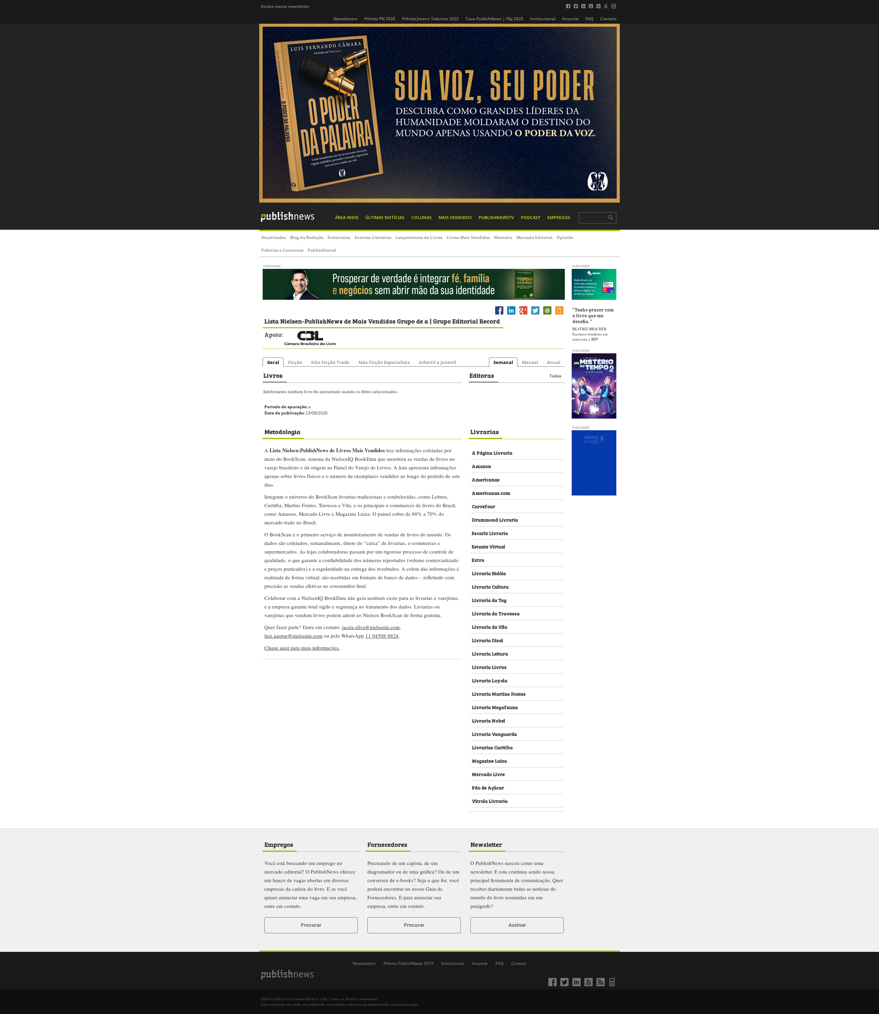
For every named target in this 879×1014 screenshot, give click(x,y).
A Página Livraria (492, 452)
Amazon (481, 465)
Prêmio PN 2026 (379, 19)
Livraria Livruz (489, 666)
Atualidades (273, 237)
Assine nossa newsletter (285, 6)
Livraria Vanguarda (494, 733)
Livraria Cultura (490, 586)
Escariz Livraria (490, 532)
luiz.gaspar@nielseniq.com (293, 635)
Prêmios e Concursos (282, 250)
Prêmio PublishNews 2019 (408, 963)
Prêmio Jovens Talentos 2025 (430, 19)
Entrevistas (339, 237)
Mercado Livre (488, 773)
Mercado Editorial (534, 237)
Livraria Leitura (490, 653)
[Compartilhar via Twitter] (535, 314)
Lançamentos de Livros (419, 237)
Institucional (542, 19)
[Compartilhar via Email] (547, 314)
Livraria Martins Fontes (499, 693)
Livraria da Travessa (496, 613)
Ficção (295, 362)
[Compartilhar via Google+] (523, 314)
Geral (273, 362)
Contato (608, 19)
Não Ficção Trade (330, 362)
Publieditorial (322, 250)
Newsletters (345, 19)
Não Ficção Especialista (384, 362)
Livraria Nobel (488, 720)
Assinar (517, 925)
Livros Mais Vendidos (468, 237)
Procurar (311, 925)
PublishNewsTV (496, 217)
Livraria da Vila (489, 626)
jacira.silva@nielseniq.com (371, 627)
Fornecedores (387, 844)
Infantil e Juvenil (437, 362)
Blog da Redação (306, 237)
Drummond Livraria (495, 519)
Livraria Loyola (489, 680)
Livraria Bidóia (489, 573)
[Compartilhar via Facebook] (499, 314)
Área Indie (346, 217)
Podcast (530, 217)
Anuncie (570, 19)
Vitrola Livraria (489, 800)
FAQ (589, 19)
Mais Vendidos (455, 217)
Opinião (565, 237)
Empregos (558, 217)
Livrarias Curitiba (492, 747)
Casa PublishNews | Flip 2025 (494, 19)
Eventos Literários (373, 237)
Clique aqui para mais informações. (302, 647)
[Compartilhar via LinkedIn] (511, 314)
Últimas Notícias (384, 217)
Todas (555, 376)
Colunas (421, 217)
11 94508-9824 (382, 635)
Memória (503, 237)
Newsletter (486, 844)
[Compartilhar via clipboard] (559, 314)
